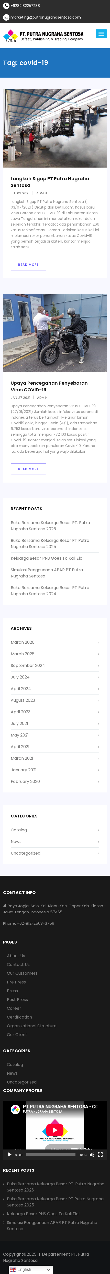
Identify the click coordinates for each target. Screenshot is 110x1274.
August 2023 (23, 700)
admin (41, 193)
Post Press (17, 1000)
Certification (19, 1017)
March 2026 (23, 642)
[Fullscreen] (100, 1154)
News (16, 842)
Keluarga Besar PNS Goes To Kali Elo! (47, 558)
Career (14, 1008)
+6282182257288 (24, 5)
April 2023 (20, 712)
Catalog (19, 830)
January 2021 (24, 770)
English (23, 1269)
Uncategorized (25, 853)
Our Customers (22, 973)
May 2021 (20, 735)
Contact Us (18, 964)
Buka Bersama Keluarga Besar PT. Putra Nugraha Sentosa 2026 (50, 526)
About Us (16, 956)
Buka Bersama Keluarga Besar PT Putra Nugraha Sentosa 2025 (50, 543)
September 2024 (28, 665)
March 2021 (22, 758)
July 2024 (20, 677)
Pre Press (16, 982)
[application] (55, 1130)
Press (12, 991)
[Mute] (92, 1154)
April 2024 (21, 689)
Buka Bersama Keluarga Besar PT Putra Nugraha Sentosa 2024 (50, 591)
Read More (28, 264)
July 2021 (19, 723)
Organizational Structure (32, 1026)
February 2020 (25, 781)
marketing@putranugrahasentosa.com (45, 17)
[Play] (9, 1154)
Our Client (17, 1035)
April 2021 (20, 747)
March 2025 (23, 654)
